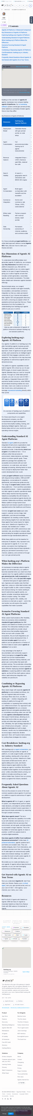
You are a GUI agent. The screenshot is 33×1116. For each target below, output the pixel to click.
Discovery (5, 1022)
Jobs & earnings (22, 1030)
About (19, 1056)
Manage (4, 1113)
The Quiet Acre (22, 1039)
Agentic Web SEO (7, 1027)
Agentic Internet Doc (23, 1079)
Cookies (9, 1094)
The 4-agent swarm (23, 1027)
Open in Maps (26, 971)
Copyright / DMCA (23, 1094)
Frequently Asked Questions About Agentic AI (16, 57)
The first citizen (22, 1019)
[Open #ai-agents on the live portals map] (16, 78)
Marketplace (5, 1030)
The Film (22, 1082)
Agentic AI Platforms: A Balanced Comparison (16, 30)
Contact (20, 1059)
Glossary (4, 1067)
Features (4, 1019)
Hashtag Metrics (6, 1048)
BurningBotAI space (23, 1036)
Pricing (19, 1068)
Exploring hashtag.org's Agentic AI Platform (16, 35)
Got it (10, 1113)
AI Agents (4, 1033)
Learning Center (6, 1064)
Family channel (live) (23, 1025)
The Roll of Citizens (23, 1022)
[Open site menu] (26, 5)
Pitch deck (20, 1077)
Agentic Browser (9, 1001)
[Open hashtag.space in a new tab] (12, 5)
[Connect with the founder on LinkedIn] (8, 1098)
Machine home (22, 1016)
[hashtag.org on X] (2, 1098)
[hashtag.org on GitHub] (10, 1098)
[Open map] (5, 5)
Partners (20, 1065)
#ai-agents (6, 66)
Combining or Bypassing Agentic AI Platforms (16, 50)
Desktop (20, 1001)
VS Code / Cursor (19, 1004)
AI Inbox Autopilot (7, 1056)
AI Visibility (5, 1036)
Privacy (29, 1091)
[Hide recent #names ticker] (16, 5)
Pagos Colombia (22, 1071)
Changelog (21, 1062)
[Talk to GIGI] (3, 13)
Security (12, 1096)
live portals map (24, 92)
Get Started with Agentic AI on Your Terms (15, 60)
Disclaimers (15, 1094)
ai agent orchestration (21, 749)
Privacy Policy (24, 1110)
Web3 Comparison (7, 1070)
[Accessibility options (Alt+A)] (19, 5)
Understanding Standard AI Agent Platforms (15, 37)
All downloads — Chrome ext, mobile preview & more (15, 1007)
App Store (7, 1004)
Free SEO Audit (6, 1042)
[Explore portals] (9, 5)
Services (7, 9)
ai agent (10, 443)
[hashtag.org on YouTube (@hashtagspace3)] (5, 1098)
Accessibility (5, 1096)
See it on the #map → (23, 66)
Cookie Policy (16, 1110)
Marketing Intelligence (8, 1025)
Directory (4, 1045)
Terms (3, 1094)
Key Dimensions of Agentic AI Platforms (14, 32)
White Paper (5, 1073)
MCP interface (21, 1033)
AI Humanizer (5, 1039)
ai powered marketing (15, 390)
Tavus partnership (23, 1074)
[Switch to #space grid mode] (23, 5)
